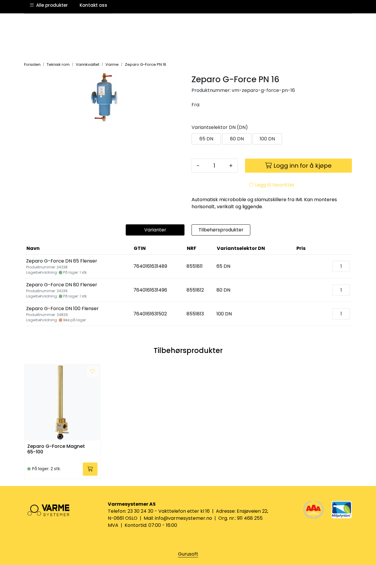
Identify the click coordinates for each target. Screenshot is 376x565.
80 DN (237, 138)
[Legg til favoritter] (92, 371)
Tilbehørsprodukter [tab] (221, 229)
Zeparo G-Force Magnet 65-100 (56, 449)
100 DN (267, 138)
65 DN (206, 138)
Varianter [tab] (155, 229)
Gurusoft (188, 554)
